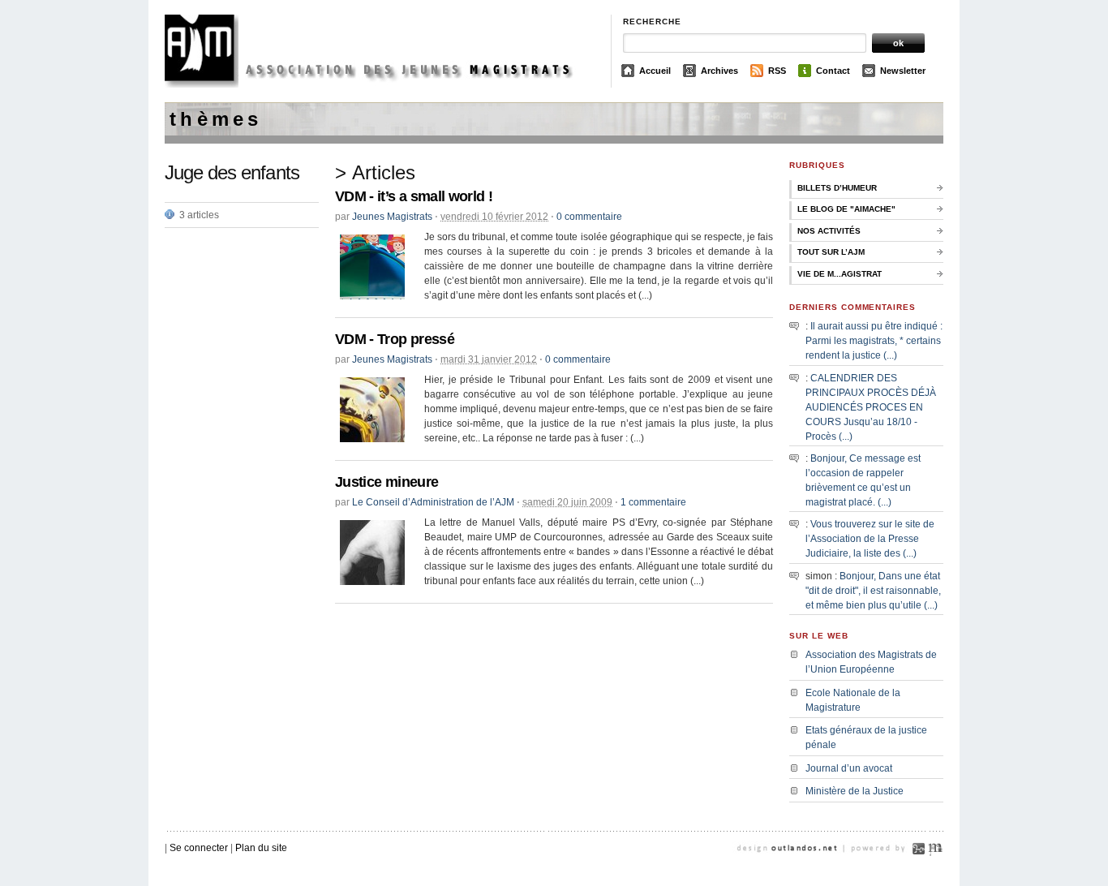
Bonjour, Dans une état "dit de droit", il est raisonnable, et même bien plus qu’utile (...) (873, 590)
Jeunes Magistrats (392, 216)
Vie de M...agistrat (839, 273)
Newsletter (902, 70)
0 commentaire (589, 216)
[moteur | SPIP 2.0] (919, 868)
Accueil (655, 70)
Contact (833, 70)
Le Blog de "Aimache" (846, 208)
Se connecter (199, 848)
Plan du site (261, 848)
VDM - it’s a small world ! (413, 196)
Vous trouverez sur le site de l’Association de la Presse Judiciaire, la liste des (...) (869, 538)
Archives (719, 70)
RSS (777, 70)
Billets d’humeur (837, 187)
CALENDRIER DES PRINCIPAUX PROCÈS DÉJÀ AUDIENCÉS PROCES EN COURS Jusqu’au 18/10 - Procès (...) (870, 407)
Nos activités (829, 230)
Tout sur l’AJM (831, 251)
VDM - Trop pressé (394, 339)
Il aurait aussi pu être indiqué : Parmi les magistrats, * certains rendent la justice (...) (874, 340)
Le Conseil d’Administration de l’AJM (433, 502)
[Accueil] (382, 84)
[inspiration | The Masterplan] (935, 868)
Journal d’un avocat (848, 768)
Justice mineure (386, 482)
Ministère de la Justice (854, 791)
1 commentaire (653, 502)
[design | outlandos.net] (805, 868)
